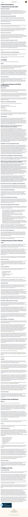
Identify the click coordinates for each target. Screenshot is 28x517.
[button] (14, 2)
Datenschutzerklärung (14, 511)
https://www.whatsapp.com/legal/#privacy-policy (7, 331)
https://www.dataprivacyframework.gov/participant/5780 (15, 501)
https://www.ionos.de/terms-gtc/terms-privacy (7, 68)
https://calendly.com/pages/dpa (14, 383)
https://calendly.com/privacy (4, 368)
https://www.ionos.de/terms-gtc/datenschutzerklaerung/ (9, 458)
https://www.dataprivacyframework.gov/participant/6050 (15, 389)
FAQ (14, 509)
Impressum (14, 510)
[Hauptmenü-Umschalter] (26, 2)
